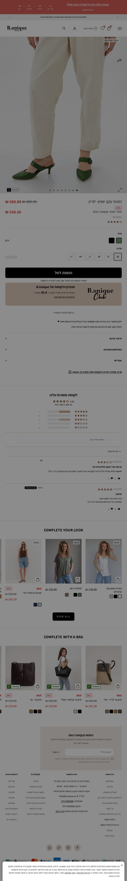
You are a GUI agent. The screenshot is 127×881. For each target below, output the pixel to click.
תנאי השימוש (70, 872)
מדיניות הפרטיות (83, 872)
